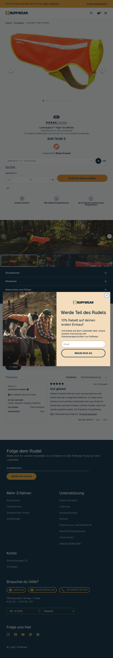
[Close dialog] (106, 295)
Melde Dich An (83, 353)
